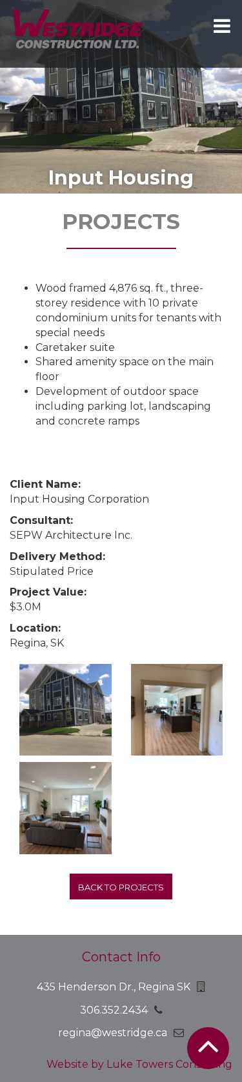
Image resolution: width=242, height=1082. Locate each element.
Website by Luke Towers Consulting (139, 1064)
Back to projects (121, 887)
